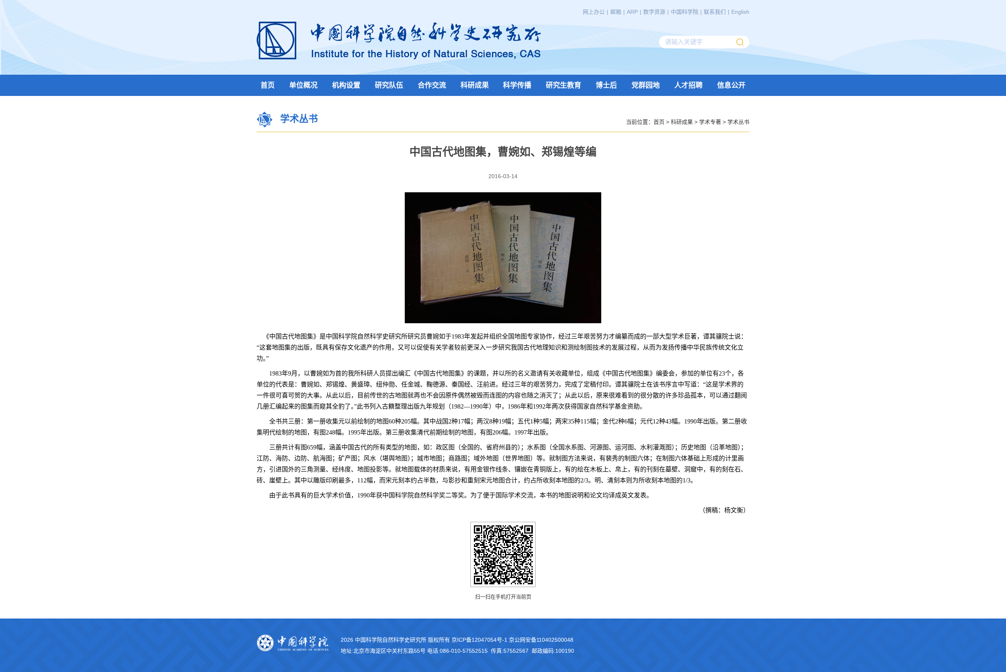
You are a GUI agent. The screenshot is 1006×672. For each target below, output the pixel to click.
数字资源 (654, 12)
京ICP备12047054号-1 (479, 640)
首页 (268, 85)
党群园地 (646, 85)
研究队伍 (389, 85)
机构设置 (346, 85)
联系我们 (715, 12)
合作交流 (432, 85)
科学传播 (517, 85)
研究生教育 (563, 85)
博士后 (606, 85)
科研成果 (475, 85)
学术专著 (710, 121)
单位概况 (303, 85)
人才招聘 (688, 85)
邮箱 (615, 12)
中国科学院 (684, 12)
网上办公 (594, 12)
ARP (632, 12)
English (740, 12)
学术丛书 (738, 121)
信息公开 (731, 85)
